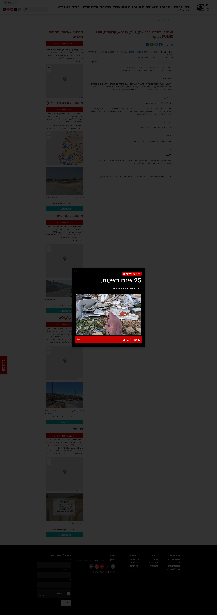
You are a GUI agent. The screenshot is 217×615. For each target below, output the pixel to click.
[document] (108, 307)
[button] (75, 271)
